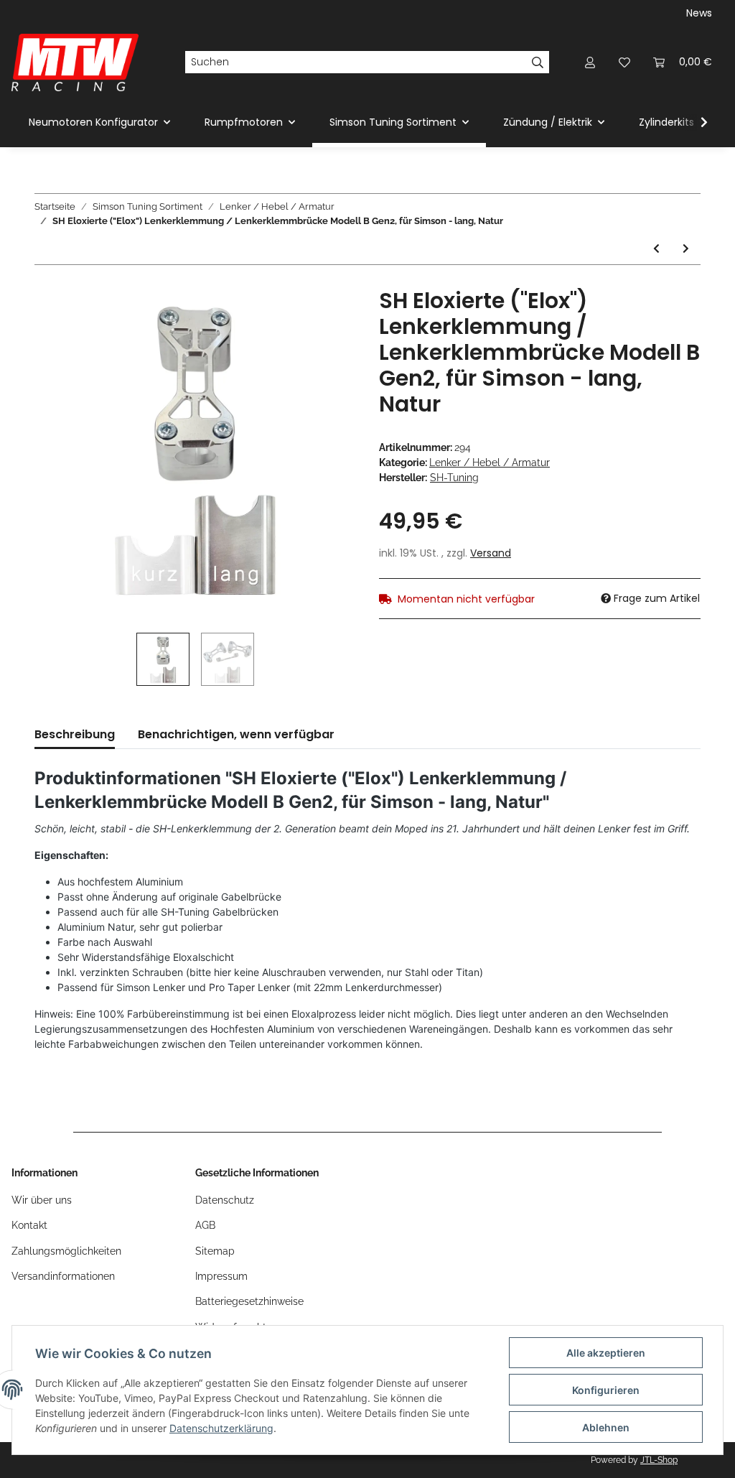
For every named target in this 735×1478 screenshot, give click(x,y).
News (699, 13)
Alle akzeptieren (605, 1353)
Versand (490, 553)
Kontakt (29, 1225)
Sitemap (215, 1251)
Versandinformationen (63, 1276)
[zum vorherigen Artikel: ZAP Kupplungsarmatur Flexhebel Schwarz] (656, 248)
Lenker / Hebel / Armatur (489, 462)
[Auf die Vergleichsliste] (288, 321)
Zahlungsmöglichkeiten (66, 1251)
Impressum (221, 1276)
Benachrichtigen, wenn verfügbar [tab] (236, 734)
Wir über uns (41, 1200)
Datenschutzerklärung (221, 1428)
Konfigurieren (606, 1390)
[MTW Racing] (75, 62)
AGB (205, 1225)
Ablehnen (605, 1427)
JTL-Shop (659, 1460)
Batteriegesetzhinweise (249, 1301)
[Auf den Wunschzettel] (326, 321)
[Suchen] (538, 62)
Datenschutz (224, 1200)
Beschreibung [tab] (74, 734)
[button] (590, 62)
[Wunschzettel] (624, 62)
